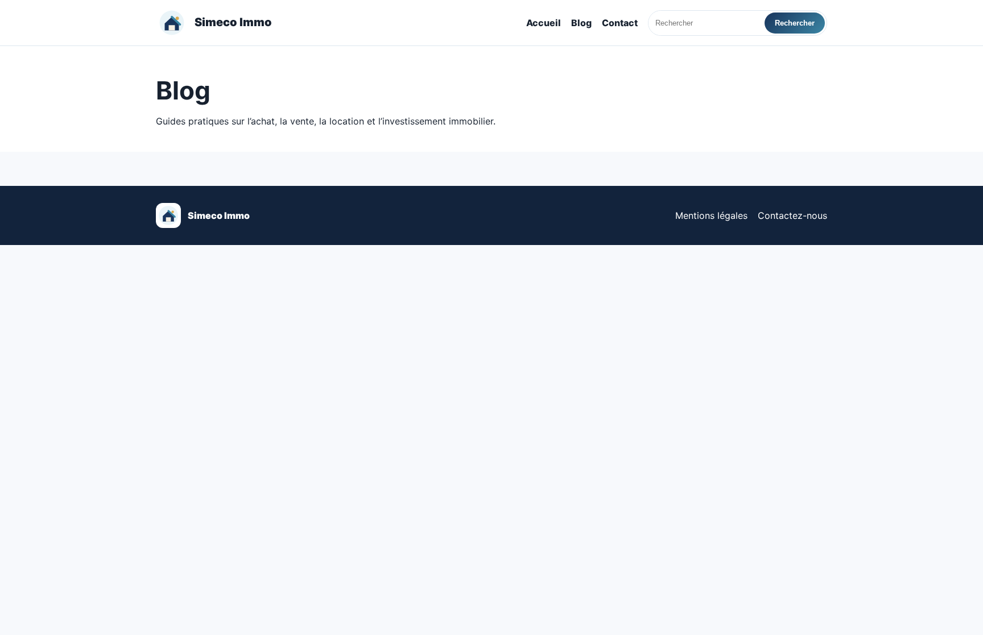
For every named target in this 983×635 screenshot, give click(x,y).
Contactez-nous (792, 215)
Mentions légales (711, 215)
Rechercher (795, 23)
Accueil (543, 22)
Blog (581, 22)
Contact (620, 22)
